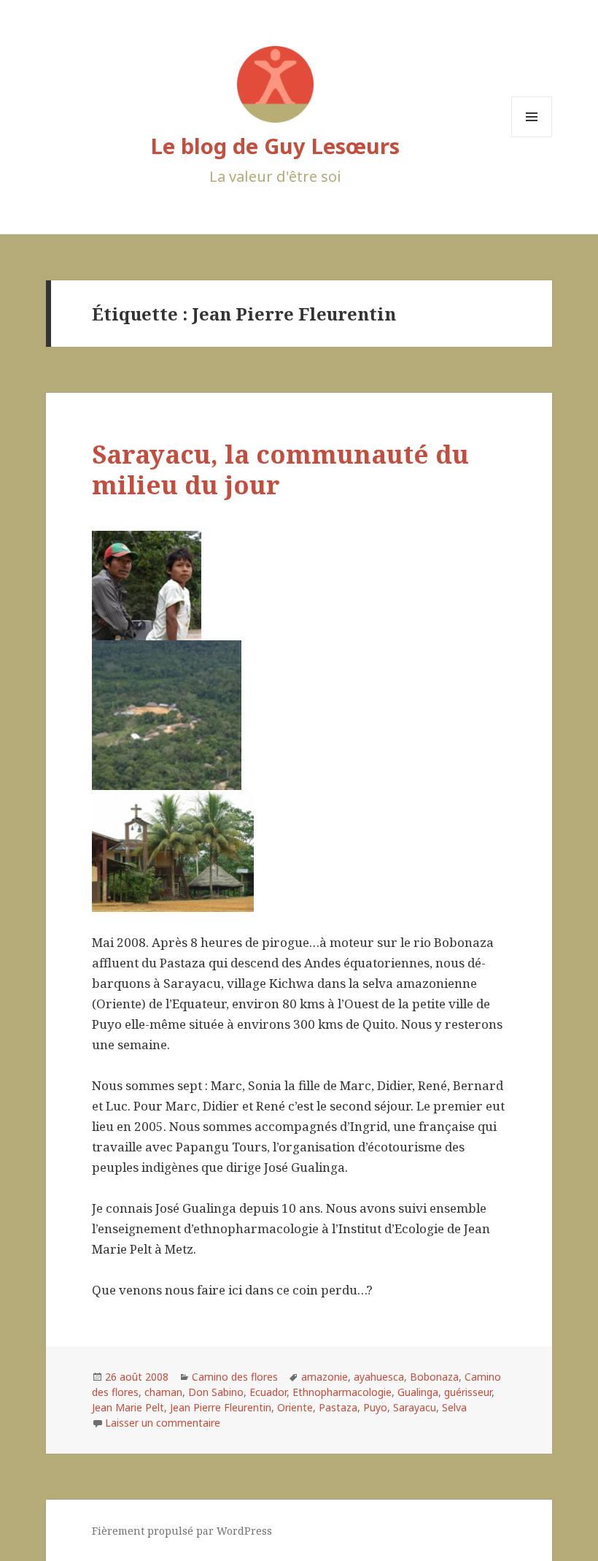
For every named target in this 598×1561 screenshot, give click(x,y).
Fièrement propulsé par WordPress (182, 1531)
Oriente (295, 1407)
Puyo (375, 1407)
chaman (163, 1392)
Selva (454, 1407)
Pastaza (338, 1407)
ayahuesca (379, 1377)
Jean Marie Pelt (128, 1407)
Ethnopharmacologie (342, 1392)
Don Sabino (216, 1392)
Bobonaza (434, 1377)
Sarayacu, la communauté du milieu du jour (280, 469)
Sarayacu (414, 1407)
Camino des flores (235, 1377)
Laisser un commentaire (162, 1423)
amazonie (324, 1377)
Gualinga (417, 1392)
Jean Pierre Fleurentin (220, 1407)
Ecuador (268, 1392)
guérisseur (468, 1392)
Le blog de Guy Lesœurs (275, 145)
